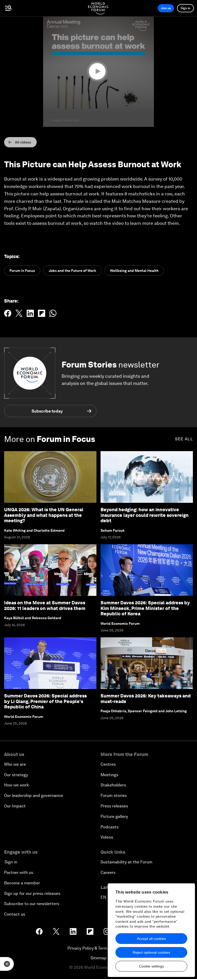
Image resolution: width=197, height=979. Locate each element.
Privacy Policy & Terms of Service (98, 948)
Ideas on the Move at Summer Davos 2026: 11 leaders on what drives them (44, 605)
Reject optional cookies (151, 952)
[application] (98, 71)
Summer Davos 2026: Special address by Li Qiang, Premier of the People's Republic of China (45, 701)
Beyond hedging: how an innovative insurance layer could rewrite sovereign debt (145, 515)
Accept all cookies (151, 939)
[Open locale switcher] (7, 964)
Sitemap (99, 957)
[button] (98, 71)
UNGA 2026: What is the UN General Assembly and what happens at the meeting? (43, 515)
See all (184, 439)
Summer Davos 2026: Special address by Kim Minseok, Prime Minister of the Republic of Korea (145, 608)
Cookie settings (151, 966)
